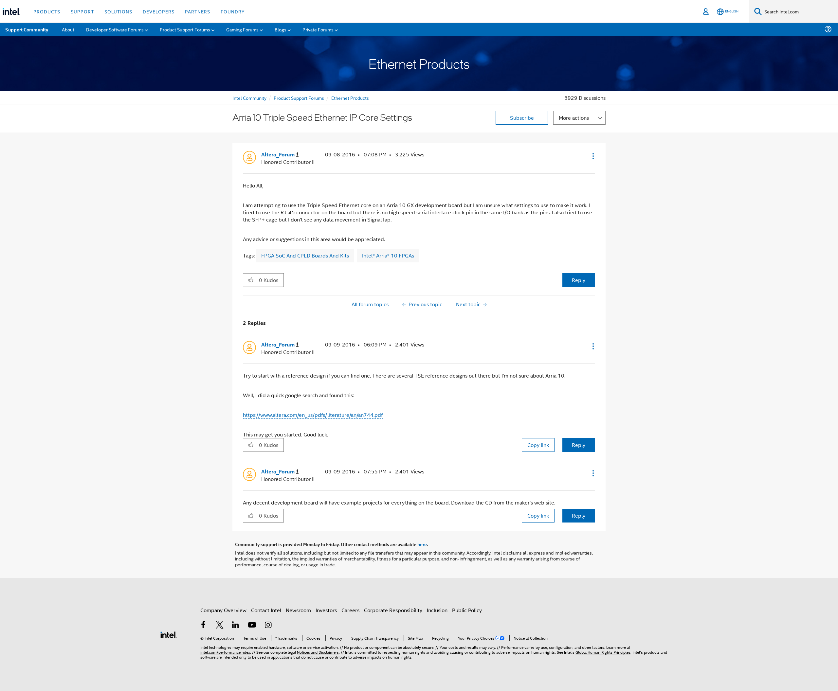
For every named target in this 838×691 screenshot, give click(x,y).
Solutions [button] (118, 11)
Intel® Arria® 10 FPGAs (388, 255)
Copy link (538, 445)
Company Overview (223, 610)
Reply (578, 280)
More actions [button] (574, 117)
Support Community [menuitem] (26, 29)
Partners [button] (197, 11)
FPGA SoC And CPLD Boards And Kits (305, 255)
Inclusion (437, 610)
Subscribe (522, 117)
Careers (350, 610)
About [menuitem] (68, 29)
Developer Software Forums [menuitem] (115, 29)
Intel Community (249, 97)
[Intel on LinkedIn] (235, 625)
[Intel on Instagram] (268, 625)
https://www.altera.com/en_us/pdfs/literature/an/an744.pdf (313, 414)
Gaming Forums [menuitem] (242, 29)
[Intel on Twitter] (219, 625)
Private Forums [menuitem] (318, 29)
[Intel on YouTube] (252, 625)
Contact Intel (266, 610)
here (422, 544)
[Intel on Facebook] (203, 625)
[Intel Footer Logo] (168, 634)
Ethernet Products (350, 97)
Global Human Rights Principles (602, 652)
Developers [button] (158, 11)
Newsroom (298, 610)
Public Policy (467, 610)
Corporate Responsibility (393, 610)
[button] (592, 156)
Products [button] (46, 11)
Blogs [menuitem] (280, 29)
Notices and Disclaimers (318, 652)
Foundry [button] (233, 11)
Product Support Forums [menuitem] (185, 29)
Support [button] (82, 11)
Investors (326, 610)
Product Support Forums (299, 97)
